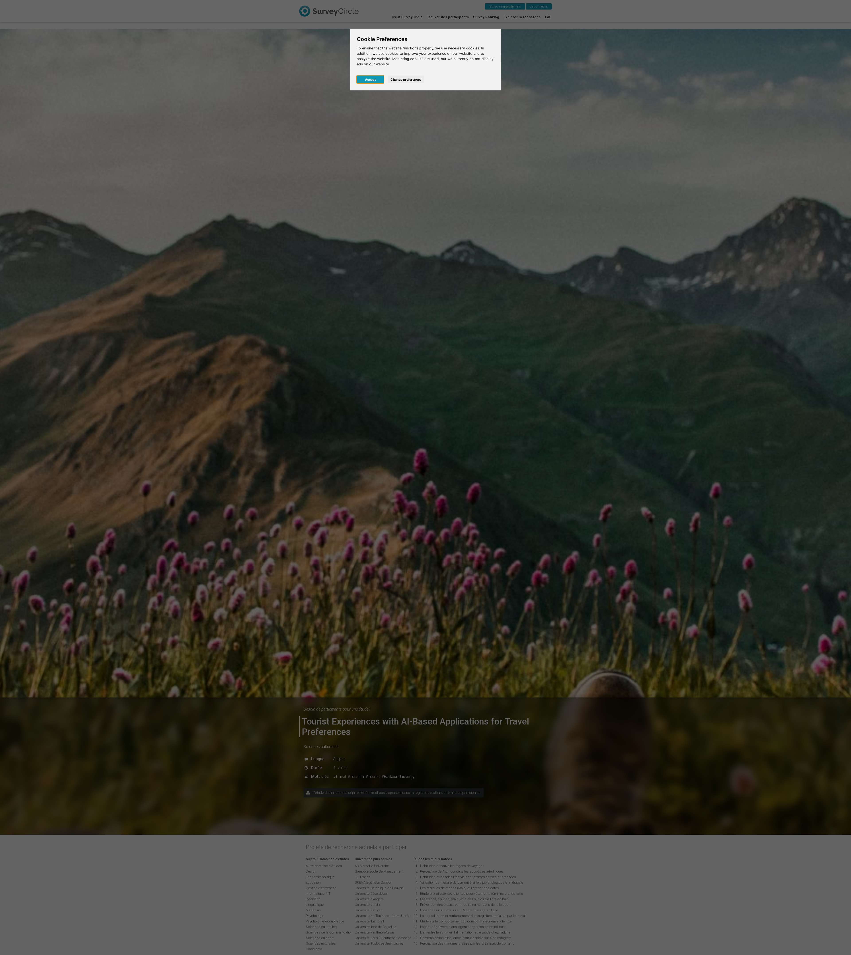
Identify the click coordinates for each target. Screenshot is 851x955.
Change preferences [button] (406, 79)
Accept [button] (370, 79)
